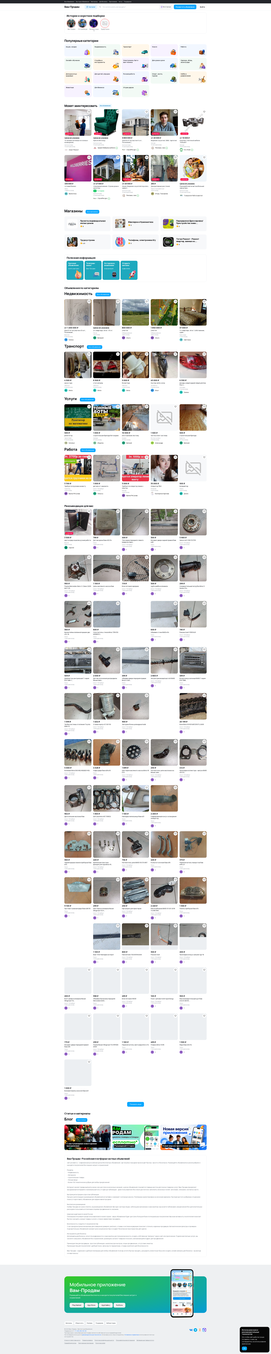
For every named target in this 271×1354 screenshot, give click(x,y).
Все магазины (92, 212)
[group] (75, 270)
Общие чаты (79, 1323)
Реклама (89, 1323)
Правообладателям (70, 1343)
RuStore (119, 1305)
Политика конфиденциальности (104, 1340)
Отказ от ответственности (72, 1340)
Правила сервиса (87, 1340)
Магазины (94, 2)
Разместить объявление (185, 7)
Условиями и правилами (132, 1335)
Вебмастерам (111, 1323)
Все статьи (81, 1120)
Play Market (76, 1305)
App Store (91, 1305)
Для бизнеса (103, 2)
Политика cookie (100, 1343)
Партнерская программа (85, 1343)
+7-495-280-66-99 (80, 1331)
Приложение (113, 2)
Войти (202, 7)
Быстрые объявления (82, 2)
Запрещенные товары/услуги (145, 1340)
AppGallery (106, 1305)
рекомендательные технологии (91, 1335)
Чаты (120, 2)
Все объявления (69, 2)
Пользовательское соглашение (125, 1340)
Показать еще (135, 1104)
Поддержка (127, 2)
